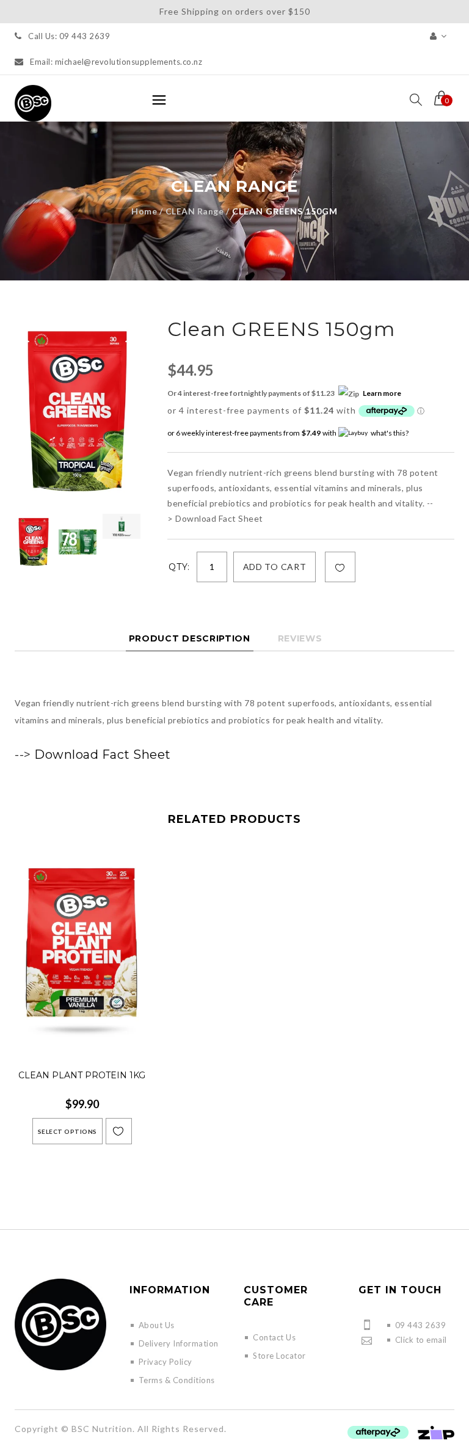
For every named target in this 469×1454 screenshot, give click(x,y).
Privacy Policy (165, 1362)
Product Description (189, 638)
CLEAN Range (194, 211)
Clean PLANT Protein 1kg (81, 1075)
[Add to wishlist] (340, 567)
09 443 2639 (420, 1325)
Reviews (300, 638)
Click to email (421, 1340)
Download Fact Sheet (102, 754)
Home (144, 211)
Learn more (382, 393)
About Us (157, 1325)
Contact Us (274, 1337)
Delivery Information (179, 1343)
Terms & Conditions (177, 1380)
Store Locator (279, 1356)
